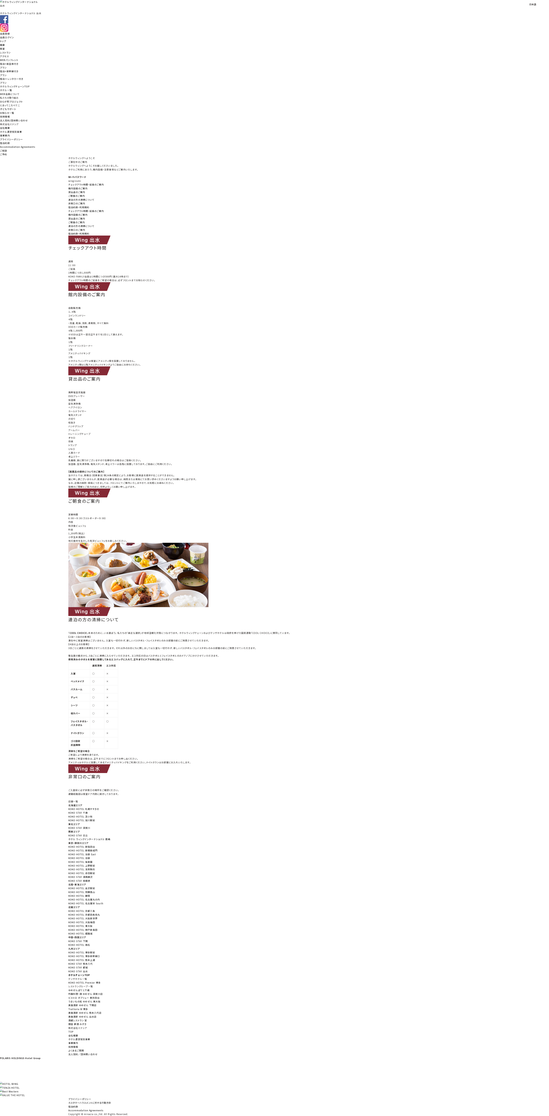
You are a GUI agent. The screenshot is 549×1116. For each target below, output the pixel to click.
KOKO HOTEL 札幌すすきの (83, 809)
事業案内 (5, 135)
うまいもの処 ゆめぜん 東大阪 (84, 1001)
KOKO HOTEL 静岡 (79, 895)
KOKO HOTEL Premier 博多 (84, 982)
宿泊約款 (5, 143)
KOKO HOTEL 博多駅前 (81, 952)
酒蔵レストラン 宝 (77, 1020)
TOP (71, 1031)
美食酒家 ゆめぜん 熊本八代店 (85, 1012)
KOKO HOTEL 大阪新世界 (83, 918)
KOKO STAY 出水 (78, 971)
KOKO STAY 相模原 (79, 880)
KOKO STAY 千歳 (78, 812)
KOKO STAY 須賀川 (79, 828)
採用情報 (5, 116)
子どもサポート (8, 109)
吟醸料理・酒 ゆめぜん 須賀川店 (85, 994)
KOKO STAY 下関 (78, 941)
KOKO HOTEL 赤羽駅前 (81, 873)
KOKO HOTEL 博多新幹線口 (84, 956)
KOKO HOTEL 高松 (79, 945)
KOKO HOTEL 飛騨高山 (81, 892)
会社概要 (5, 128)
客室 (2, 48)
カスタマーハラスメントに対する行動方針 (89, 1102)
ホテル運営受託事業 (11, 131)
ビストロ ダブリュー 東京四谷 (84, 997)
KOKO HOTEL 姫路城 (80, 933)
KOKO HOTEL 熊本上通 (81, 960)
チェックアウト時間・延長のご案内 (86, 184)
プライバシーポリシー (11, 139)
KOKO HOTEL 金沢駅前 (81, 888)
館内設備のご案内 (78, 188)
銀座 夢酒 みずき (77, 1024)
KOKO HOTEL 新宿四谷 (81, 846)
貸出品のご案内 (76, 192)
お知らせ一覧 (7, 113)
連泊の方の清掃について (81, 199)
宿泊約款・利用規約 (78, 207)
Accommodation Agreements (17, 146)
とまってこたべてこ (10, 105)
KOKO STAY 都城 (78, 967)
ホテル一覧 (6, 90)
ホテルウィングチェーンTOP (15, 86)
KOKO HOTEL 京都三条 (81, 911)
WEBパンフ (9, 60)
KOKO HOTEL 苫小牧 (80, 816)
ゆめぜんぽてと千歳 (79, 990)
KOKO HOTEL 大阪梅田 (81, 922)
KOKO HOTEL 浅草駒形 (81, 869)
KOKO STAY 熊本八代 (80, 963)
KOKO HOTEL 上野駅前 (81, 865)
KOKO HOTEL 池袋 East (82, 854)
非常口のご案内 (76, 203)
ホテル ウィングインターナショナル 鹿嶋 (89, 839)
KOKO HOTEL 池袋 (79, 858)
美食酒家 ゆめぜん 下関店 (82, 1005)
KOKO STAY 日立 (78, 835)
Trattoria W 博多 (78, 1009)
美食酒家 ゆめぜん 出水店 (82, 1016)
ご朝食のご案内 (76, 196)
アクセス (4, 56)
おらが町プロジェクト (11, 101)
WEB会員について (10, 94)
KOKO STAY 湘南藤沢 (80, 877)
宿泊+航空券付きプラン (9, 65)
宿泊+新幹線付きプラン (9, 73)
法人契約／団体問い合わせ (83, 1054)
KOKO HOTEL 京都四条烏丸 (84, 914)
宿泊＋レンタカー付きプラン (11, 80)
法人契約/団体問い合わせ (14, 120)
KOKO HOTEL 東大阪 (80, 926)
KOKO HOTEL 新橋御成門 (83, 850)
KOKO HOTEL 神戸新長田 (83, 930)
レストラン (5, 52)
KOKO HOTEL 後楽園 (80, 862)
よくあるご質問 (76, 1050)
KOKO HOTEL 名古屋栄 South (85, 903)
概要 (2, 45)
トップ (3, 41)
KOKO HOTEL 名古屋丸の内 (84, 899)
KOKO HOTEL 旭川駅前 (81, 820)
